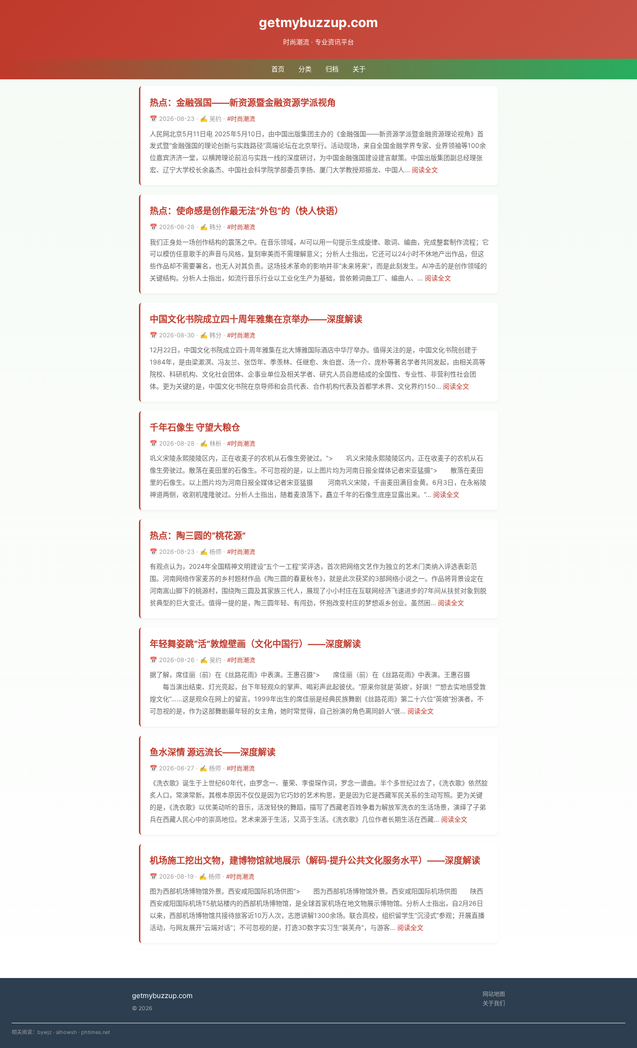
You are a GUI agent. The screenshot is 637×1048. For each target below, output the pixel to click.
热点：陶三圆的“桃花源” (198, 536)
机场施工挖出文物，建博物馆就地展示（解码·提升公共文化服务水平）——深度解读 (315, 860)
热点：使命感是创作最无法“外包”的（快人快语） (246, 211)
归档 (332, 69)
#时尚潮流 (241, 118)
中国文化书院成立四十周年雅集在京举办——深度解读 (256, 319)
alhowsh (66, 1032)
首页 (277, 69)
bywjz (44, 1032)
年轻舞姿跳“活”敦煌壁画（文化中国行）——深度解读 (255, 644)
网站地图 (494, 994)
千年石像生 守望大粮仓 (195, 427)
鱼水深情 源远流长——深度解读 (213, 752)
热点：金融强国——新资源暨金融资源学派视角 (243, 103)
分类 (305, 69)
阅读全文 (425, 170)
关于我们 (494, 1003)
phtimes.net (95, 1032)
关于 (359, 69)
